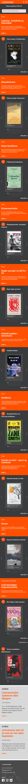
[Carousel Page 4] (11, 69)
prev (1, 56)
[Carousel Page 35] (13, 132)
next (26, 56)
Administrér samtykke (7, 772)
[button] (24, 11)
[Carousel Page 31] (9, 132)
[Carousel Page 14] (20, 129)
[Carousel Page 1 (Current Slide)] (8, 69)
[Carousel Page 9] (16, 69)
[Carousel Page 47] (16, 133)
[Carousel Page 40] (18, 132)
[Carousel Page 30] (8, 132)
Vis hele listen (23, 72)
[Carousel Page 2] (9, 69)
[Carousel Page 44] (13, 133)
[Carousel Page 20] (12, 130)
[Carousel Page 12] (19, 69)
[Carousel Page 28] (20, 130)
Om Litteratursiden (6, 768)
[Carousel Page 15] (7, 130)
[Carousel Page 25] (17, 130)
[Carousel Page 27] (19, 130)
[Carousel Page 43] (12, 133)
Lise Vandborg (6, 702)
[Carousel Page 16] (8, 130)
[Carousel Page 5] (12, 69)
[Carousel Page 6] (13, 69)
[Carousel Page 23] (15, 130)
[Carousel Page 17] (9, 130)
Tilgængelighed (6, 770)
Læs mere (3, 33)
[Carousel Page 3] (10, 69)
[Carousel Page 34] (12, 132)
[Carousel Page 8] (15, 69)
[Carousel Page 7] (14, 69)
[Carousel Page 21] (13, 130)
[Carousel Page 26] (18, 130)
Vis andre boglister (22, 642)
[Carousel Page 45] (14, 133)
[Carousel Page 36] (14, 132)
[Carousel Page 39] (17, 132)
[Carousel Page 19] (11, 130)
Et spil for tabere (10, 677)
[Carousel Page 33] (11, 132)
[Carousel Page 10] (17, 69)
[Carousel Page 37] (15, 132)
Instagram (7, 780)
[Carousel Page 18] (10, 130)
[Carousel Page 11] (18, 69)
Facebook (3, 780)
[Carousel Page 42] (20, 132)
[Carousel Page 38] (16, 132)
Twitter (11, 780)
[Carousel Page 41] (19, 132)
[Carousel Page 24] (16, 130)
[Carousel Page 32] (10, 132)
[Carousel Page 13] (19, 129)
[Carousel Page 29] (7, 132)
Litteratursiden (6, 740)
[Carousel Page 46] (15, 133)
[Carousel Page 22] (14, 130)
